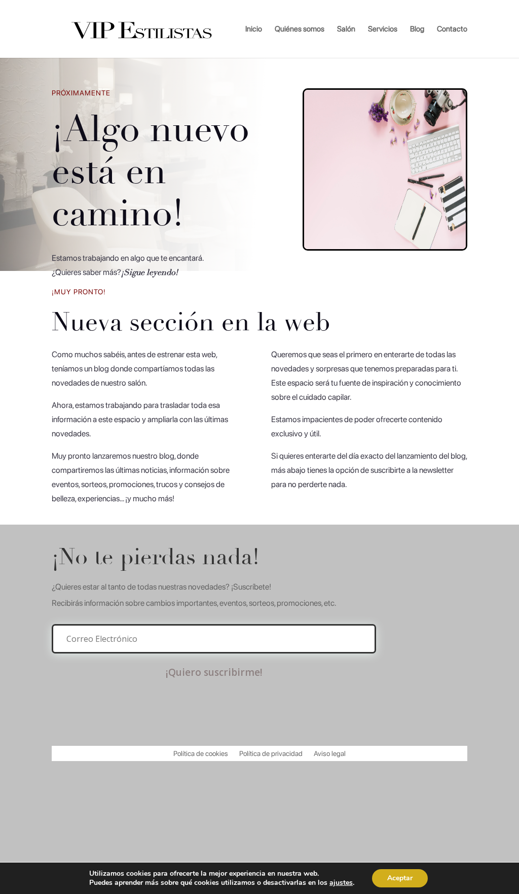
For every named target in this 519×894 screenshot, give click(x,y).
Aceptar (400, 878)
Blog (417, 29)
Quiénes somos (299, 29)
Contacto (452, 29)
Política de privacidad (271, 754)
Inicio (253, 29)
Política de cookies (200, 754)
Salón (346, 29)
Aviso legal (330, 754)
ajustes (341, 882)
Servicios (382, 29)
